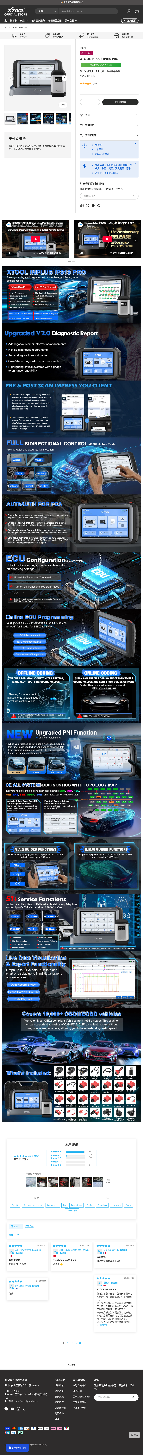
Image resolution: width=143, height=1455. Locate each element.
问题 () (29, 1226)
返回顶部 (71, 1364)
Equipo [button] (90, 1205)
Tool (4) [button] (15, 1205)
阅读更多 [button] (102, 1325)
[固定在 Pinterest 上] (99, 205)
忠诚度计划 (60, 1407)
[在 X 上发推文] (87, 205)
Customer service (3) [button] (32, 1205)
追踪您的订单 (79, 1385)
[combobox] (76, 11)
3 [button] (72, 1343)
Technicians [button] (72, 1210)
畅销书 (13, 20)
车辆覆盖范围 (55, 20)
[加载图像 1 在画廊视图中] (10, 119)
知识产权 (59, 1402)
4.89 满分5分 (35, 1156)
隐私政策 (59, 1391)
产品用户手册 (79, 1407)
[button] (137, 11)
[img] (15, 1245)
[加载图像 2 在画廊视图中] (22, 119)
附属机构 (59, 1413)
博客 (57, 1419)
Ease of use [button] (76, 1205)
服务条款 (59, 1396)
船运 (82, 76)
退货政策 (59, 1385)
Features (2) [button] (52, 1205)
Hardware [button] (116, 1205)
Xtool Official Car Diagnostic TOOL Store (30, 1445)
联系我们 (77, 1391)
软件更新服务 (38, 20)
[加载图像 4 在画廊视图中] (48, 119)
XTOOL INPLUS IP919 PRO (18, 27)
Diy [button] (64, 1205)
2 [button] (68, 1343)
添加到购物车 (120, 102)
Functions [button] (102, 1205)
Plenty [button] (128, 1205)
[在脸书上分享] (93, 205)
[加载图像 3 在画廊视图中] (35, 119)
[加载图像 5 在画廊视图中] (61, 119)
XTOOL (83, 48)
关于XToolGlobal (81, 1396)
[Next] (135, 240)
